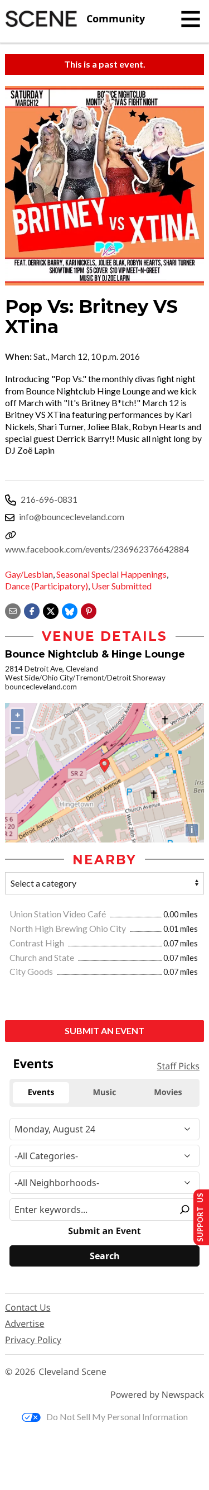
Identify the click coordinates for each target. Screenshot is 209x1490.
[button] (88, 609)
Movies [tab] (168, 1092)
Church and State (42, 957)
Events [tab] (41, 1092)
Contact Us (27, 1307)
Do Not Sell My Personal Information (117, 1416)
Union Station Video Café (58, 913)
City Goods (32, 971)
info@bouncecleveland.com (71, 516)
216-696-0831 (49, 499)
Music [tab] (104, 1092)
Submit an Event (104, 1030)
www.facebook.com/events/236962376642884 (97, 549)
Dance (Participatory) (46, 585)
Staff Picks (178, 1066)
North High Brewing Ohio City (68, 928)
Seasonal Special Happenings (111, 574)
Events (33, 1063)
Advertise (24, 1323)
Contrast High (37, 942)
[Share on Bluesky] (69, 609)
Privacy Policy (33, 1340)
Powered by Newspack (157, 1395)
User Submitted (121, 585)
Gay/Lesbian (29, 574)
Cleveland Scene (72, 1372)
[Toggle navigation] (191, 19)
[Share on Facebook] (32, 609)
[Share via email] (13, 609)
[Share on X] (51, 609)
